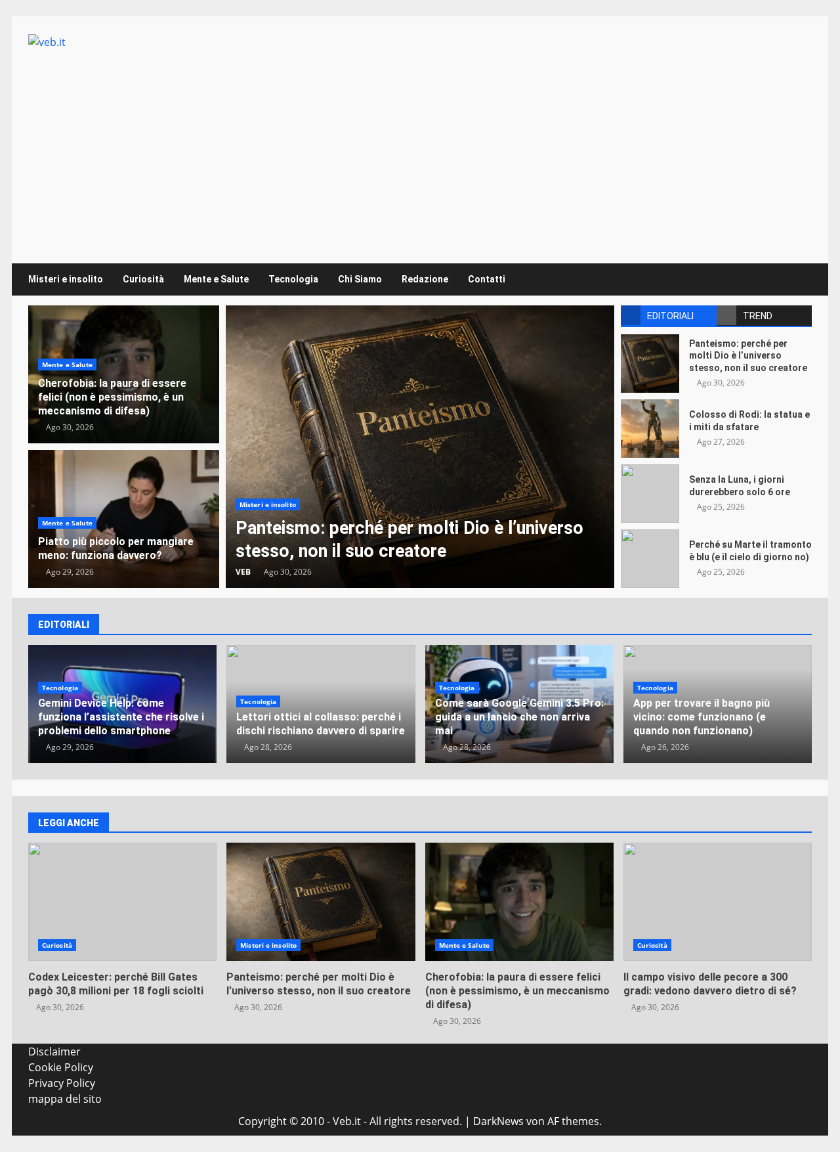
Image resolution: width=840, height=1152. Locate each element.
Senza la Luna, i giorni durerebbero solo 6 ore (650, 493)
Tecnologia (293, 279)
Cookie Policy (60, 1067)
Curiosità (143, 279)
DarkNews (498, 1121)
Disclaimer (54, 1051)
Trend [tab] (757, 316)
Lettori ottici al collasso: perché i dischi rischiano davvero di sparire (320, 724)
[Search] (795, 279)
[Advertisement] (420, 148)
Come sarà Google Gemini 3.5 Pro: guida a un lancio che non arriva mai (519, 717)
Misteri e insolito (65, 279)
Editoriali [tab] (670, 316)
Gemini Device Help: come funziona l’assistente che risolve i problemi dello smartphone (121, 717)
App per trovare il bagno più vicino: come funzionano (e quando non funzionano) (701, 717)
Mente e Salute (216, 279)
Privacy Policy (61, 1083)
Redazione (425, 279)
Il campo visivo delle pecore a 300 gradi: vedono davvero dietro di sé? (717, 902)
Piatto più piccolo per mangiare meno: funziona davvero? (116, 548)
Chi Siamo (360, 279)
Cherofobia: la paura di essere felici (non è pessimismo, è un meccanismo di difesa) (112, 397)
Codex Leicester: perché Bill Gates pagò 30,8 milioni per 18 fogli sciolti (122, 902)
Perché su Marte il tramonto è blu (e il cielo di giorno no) (650, 558)
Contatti (486, 279)
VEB (243, 571)
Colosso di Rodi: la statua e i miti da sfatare (650, 428)
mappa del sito (65, 1099)
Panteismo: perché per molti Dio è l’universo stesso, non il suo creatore (420, 446)
